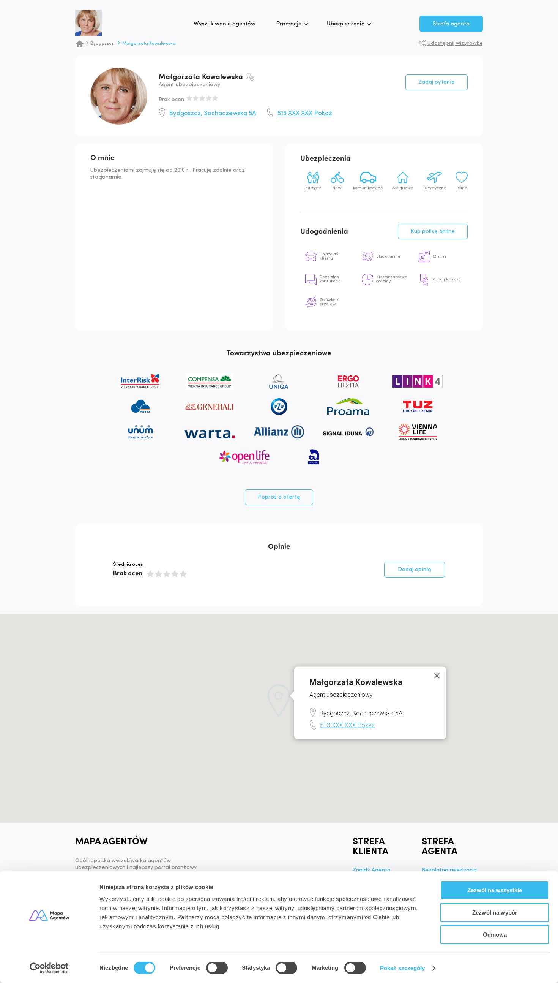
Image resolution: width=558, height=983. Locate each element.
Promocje (288, 24)
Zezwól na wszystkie (494, 890)
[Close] (437, 676)
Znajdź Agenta (372, 870)
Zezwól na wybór (494, 912)
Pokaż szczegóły (402, 968)
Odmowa (495, 934)
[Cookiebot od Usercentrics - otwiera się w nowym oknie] (49, 968)
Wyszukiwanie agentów (224, 24)
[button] (278, 701)
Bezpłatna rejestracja (449, 870)
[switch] (217, 968)
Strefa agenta (451, 23)
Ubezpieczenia (346, 24)
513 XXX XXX (304, 114)
